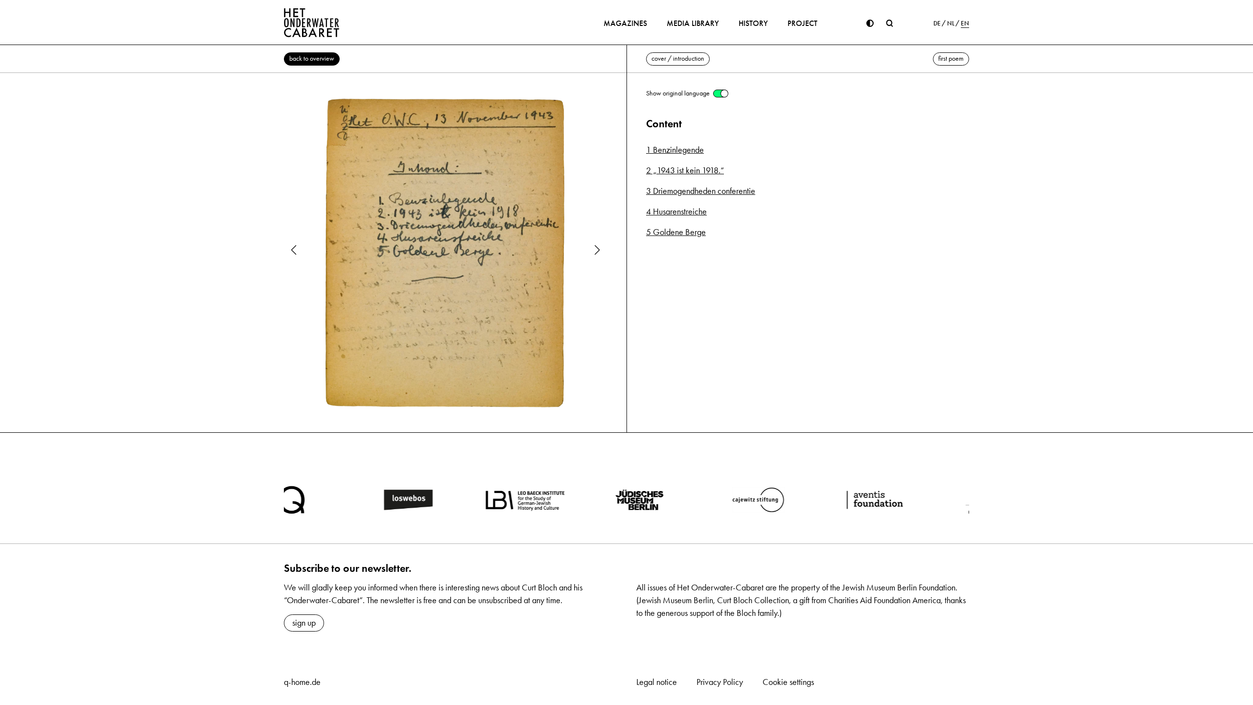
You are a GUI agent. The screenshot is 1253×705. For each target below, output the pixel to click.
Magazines (625, 23)
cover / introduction (677, 58)
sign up (304, 622)
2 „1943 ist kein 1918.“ (685, 170)
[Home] (312, 22)
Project (802, 23)
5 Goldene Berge (676, 232)
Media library (693, 23)
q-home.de (302, 682)
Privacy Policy (719, 682)
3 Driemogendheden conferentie (700, 191)
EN (965, 23)
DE (937, 23)
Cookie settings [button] (788, 682)
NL (950, 23)
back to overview (311, 58)
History (753, 23)
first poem (951, 58)
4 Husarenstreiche (676, 211)
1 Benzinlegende (675, 149)
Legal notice (656, 682)
